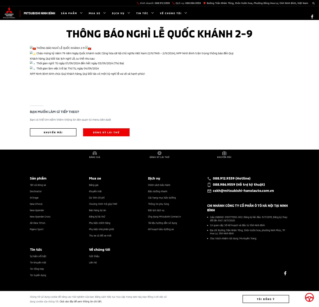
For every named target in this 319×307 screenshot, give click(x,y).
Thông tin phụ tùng (158, 203)
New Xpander (37, 210)
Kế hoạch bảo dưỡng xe (161, 229)
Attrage (34, 197)
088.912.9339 (162, 2)
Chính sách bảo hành (159, 184)
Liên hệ (93, 262)
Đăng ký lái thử (97, 216)
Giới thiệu (94, 256)
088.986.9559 (193, 2)
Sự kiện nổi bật (38, 256)
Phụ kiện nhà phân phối (101, 229)
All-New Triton (37, 222)
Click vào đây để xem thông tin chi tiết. (81, 301)
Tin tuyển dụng (38, 275)
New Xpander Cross (40, 216)
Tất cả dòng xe (38, 184)
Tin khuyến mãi (38, 262)
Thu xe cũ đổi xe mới (100, 235)
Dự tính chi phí (97, 197)
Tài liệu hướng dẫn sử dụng (162, 222)
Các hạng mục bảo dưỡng (162, 197)
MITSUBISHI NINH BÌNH (39, 13)
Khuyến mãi (95, 191)
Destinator (36, 191)
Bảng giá (93, 184)
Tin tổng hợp (37, 268)
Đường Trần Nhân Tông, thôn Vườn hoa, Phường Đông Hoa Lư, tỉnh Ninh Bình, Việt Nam (257, 2)
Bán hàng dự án (97, 210)
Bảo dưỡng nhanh (157, 191)
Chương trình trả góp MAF (103, 203)
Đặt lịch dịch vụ (156, 210)
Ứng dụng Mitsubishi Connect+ (164, 216)
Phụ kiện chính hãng (99, 222)
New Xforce (36, 203)
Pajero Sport (37, 229)
